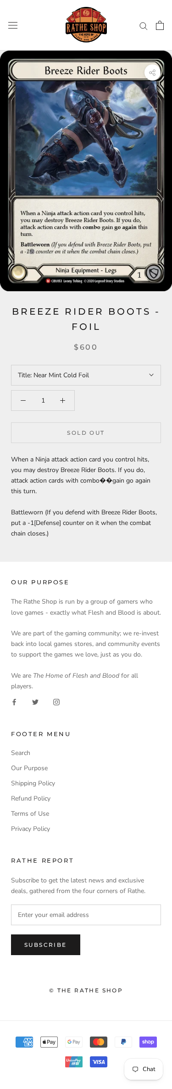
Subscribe (45, 944)
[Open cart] (160, 25)
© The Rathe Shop (86, 990)
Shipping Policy (33, 783)
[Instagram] (56, 702)
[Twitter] (35, 702)
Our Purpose (29, 768)
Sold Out (86, 432)
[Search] (143, 25)
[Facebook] (14, 702)
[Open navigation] (12, 25)
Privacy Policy (30, 828)
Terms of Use (30, 813)
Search (20, 753)
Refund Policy (30, 798)
